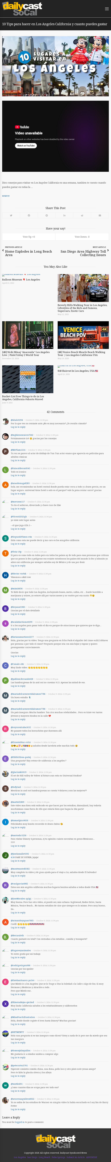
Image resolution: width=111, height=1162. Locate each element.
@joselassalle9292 (20, 853)
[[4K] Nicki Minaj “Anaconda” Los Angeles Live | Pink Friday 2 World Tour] (27, 335)
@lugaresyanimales (21, 950)
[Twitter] (11, 215)
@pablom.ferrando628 (22, 679)
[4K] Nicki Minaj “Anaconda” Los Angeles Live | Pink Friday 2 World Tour (26, 354)
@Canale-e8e (17, 664)
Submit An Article (76, 1157)
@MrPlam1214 (18, 449)
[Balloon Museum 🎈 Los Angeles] (27, 275)
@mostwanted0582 (20, 868)
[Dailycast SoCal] (22, 8)
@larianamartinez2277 (22, 636)
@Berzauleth (17, 935)
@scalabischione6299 (21, 622)
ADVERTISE (91, 1157)
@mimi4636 (17, 588)
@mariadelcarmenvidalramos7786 (28, 693)
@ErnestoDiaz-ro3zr (21, 742)
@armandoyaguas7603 (22, 920)
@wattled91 (17, 1083)
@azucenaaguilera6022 (22, 1098)
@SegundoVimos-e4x (21, 536)
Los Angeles (20, 1157)
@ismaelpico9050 (19, 820)
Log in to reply (18, 427)
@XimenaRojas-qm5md (22, 1002)
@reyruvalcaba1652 (21, 727)
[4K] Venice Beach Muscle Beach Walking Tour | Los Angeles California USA (81, 354)
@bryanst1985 (18, 607)
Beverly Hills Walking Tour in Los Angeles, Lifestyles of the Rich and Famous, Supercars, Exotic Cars (82, 308)
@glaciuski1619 (18, 772)
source (6, 195)
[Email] (100, 215)
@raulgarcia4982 (19, 883)
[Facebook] (29, 215)
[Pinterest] (47, 215)
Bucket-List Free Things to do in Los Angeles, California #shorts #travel (23, 398)
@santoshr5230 (18, 835)
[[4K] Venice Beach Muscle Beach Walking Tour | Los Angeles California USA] (83, 335)
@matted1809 (17, 802)
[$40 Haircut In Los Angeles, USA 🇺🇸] (83, 366)
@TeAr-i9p (16, 551)
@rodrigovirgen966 (20, 965)
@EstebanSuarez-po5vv (22, 980)
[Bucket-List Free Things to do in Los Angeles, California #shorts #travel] (27, 379)
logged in (20, 1122)
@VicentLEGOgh (19, 516)
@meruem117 (18, 501)
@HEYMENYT (17, 1032)
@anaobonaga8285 (20, 483)
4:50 (13, 857)
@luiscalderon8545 (20, 468)
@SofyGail (16, 787)
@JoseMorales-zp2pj (21, 898)
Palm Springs (58, 1157)
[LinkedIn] (64, 215)
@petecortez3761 (19, 1065)
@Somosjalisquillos (20, 1050)
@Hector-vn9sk (18, 573)
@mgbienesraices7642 (22, 435)
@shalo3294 (17, 420)
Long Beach (44, 1157)
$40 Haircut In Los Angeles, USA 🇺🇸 (78, 370)
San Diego (32, 1157)
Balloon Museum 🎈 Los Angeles (21, 279)
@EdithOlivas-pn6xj (21, 757)
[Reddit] (82, 215)
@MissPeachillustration (23, 1017)
